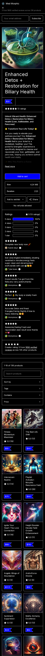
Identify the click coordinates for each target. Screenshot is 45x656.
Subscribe (36, 18)
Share (35, 199)
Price (6, 402)
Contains (8, 395)
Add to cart (22, 176)
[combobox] (15, 199)
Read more (10, 166)
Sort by (7, 382)
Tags (6, 388)
